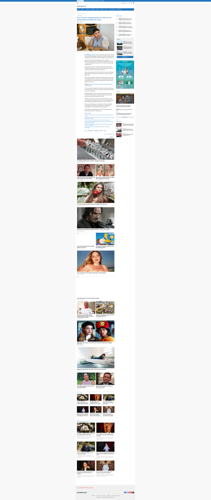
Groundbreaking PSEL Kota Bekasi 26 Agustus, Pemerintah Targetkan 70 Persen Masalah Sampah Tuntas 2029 (128, 130)
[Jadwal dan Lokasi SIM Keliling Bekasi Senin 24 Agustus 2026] (119, 48)
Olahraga (102, 9)
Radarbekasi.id (81, 6)
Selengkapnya (124, 56)
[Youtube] (131, 492)
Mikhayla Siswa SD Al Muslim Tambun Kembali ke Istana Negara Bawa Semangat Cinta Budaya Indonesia (125, 19)
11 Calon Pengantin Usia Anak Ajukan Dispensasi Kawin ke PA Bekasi (125, 35)
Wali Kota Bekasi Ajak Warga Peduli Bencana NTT (127, 135)
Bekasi (82, 9)
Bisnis (106, 9)
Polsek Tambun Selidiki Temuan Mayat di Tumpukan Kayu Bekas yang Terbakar (123, 106)
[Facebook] (125, 492)
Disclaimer (108, 495)
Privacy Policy (98, 495)
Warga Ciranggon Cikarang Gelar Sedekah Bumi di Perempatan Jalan (125, 23)
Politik (97, 9)
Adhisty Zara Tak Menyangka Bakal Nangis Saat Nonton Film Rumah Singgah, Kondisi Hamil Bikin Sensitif (99, 122)
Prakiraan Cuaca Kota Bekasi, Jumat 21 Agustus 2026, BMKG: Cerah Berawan (127, 53)
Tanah (101, 130)
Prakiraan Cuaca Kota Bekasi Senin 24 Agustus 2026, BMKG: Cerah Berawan (127, 43)
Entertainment (119, 9)
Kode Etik (93, 495)
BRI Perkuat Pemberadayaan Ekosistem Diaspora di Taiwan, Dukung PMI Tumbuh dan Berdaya (109, 0)
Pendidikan (93, 9)
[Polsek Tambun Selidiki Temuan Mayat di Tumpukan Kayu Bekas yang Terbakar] (125, 99)
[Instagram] (129, 492)
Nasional (87, 9)
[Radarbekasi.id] (82, 492)
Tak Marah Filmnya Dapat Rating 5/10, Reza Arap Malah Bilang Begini (97, 120)
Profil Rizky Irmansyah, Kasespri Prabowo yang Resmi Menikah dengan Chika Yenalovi (99, 115)
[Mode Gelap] (133, 3)
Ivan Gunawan (90, 130)
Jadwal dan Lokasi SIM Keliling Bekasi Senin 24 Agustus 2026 (127, 48)
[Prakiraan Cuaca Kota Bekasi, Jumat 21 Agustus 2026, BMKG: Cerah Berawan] (119, 53)
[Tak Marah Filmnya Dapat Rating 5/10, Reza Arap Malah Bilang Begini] (109, 397)
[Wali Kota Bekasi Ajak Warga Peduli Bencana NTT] (119, 135)
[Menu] (77, 3)
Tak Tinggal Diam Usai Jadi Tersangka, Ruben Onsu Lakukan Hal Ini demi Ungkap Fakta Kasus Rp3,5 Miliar (99, 118)
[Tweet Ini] (107, 134)
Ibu (85, 130)
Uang (105, 130)
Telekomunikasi (112, 9)
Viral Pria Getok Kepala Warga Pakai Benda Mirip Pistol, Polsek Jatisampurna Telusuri (128, 125)
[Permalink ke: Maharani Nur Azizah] (78, 22)
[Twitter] (127, 492)
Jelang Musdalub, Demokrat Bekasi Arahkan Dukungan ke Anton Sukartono (126, 27)
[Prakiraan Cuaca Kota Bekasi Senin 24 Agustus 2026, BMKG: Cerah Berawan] (119, 43)
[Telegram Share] (111, 134)
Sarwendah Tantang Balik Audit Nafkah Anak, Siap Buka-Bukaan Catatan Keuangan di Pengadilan (98, 125)
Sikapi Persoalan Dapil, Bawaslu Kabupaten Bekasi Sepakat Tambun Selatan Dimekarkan (125, 31)
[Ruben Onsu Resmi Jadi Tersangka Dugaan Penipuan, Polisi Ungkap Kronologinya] (109, 409)
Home (79, 9)
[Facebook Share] (105, 134)
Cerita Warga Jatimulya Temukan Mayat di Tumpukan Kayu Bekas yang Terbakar (124, 114)
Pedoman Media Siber (116, 495)
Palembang (96, 130)
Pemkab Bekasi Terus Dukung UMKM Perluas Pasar (124, 110)
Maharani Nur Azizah (82, 21)
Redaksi (103, 495)
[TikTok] (133, 492)
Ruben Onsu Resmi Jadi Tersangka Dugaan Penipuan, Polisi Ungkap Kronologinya (97, 127)
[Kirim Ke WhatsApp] (113, 134)
